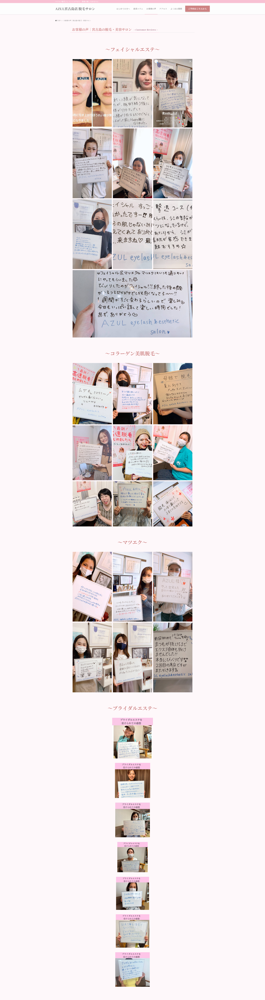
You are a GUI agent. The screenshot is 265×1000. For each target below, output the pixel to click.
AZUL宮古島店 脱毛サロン (75, 8)
